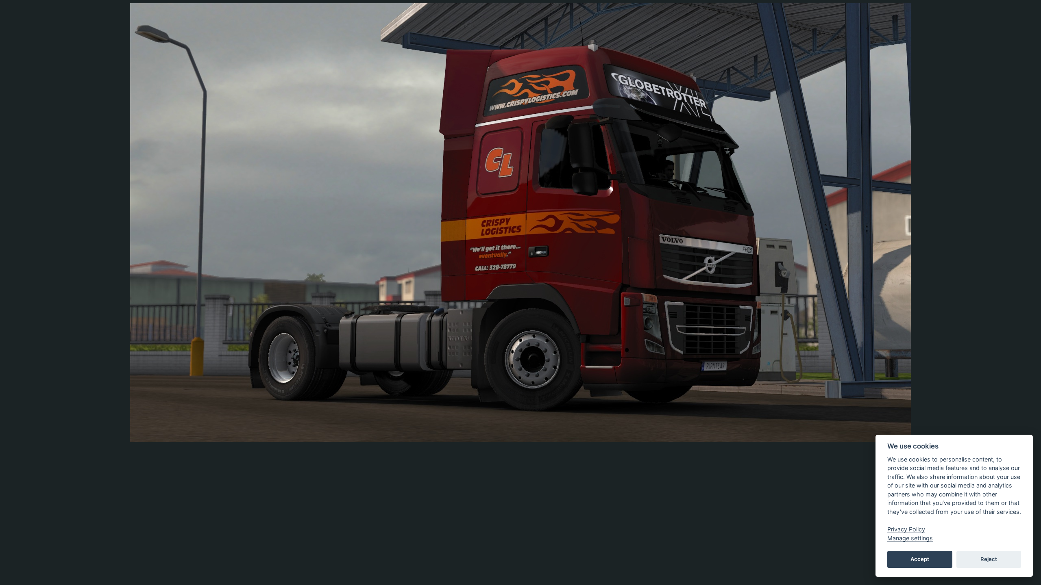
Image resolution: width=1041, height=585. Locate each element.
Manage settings (910, 538)
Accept (919, 559)
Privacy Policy (906, 529)
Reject (988, 559)
